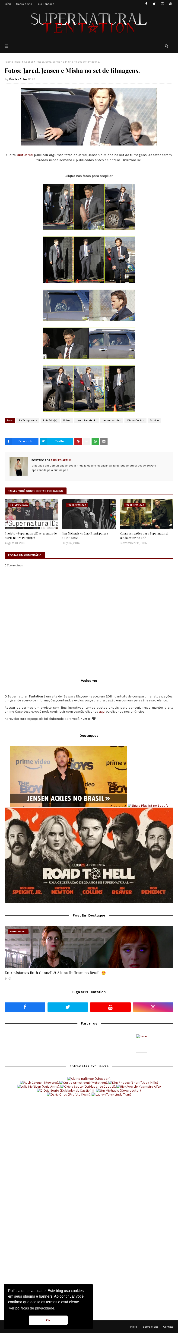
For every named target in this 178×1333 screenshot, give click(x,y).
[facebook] (146, 4)
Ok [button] (48, 1320)
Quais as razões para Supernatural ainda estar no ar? (144, 535)
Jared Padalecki (86, 420)
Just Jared (25, 155)
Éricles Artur (18, 79)
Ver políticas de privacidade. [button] (32, 1308)
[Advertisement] (89, 1136)
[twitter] (154, 4)
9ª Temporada (28, 420)
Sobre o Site (24, 4)
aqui (102, 712)
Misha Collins (135, 420)
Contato (168, 1326)
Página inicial (13, 61)
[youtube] (170, 4)
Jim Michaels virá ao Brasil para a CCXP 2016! (85, 535)
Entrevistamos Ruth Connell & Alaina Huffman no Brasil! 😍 (55, 972)
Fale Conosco (45, 4)
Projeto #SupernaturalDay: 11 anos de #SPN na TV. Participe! (31, 535)
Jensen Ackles (111, 420)
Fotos (66, 420)
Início (8, 4)
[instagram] (162, 4)
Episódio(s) (50, 420)
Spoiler (28, 61)
